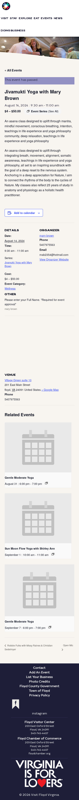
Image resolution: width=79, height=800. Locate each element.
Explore (25, 18)
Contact (39, 667)
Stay (13, 18)
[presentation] (38, 447)
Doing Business (13, 30)
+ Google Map (50, 390)
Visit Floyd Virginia (6, 6)
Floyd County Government (39, 686)
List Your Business (39, 676)
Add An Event (39, 672)
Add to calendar (24, 213)
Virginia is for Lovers (39, 773)
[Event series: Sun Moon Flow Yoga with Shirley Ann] (53, 554)
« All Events (13, 70)
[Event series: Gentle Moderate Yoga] (46, 483)
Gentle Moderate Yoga (19, 477)
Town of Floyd (39, 690)
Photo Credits (39, 681)
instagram (39, 713)
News (58, 18)
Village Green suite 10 (18, 380)
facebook (15, 704)
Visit (4, 18)
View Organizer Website (54, 259)
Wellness (10, 288)
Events (46, 18)
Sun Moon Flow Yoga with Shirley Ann (30, 548)
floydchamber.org (39, 753)
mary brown (47, 235)
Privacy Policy (39, 695)
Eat (36, 18)
